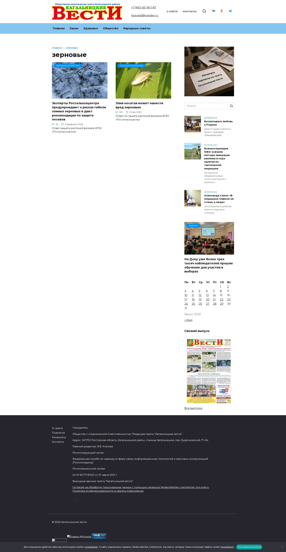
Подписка (58, 432)
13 (207, 295)
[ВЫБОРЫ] (209, 252)
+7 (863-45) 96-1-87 (143, 7)
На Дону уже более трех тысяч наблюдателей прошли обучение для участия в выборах (208, 265)
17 (186, 299)
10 (186, 295)
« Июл (188, 320)
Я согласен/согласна (249, 547)
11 (193, 295)
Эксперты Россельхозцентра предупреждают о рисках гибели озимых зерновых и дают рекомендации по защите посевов (79, 111)
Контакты (189, 11)
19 (200, 299)
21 (214, 299)
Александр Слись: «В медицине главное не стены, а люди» (219, 199)
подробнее (91, 547)
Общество (110, 28)
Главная (59, 28)
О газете (172, 11)
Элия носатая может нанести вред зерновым (139, 105)
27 (207, 303)
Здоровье (90, 28)
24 (186, 303)
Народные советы (136, 28)
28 (214, 303)
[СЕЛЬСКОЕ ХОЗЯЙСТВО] (79, 96)
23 (229, 299)
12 (200, 295)
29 (221, 303)
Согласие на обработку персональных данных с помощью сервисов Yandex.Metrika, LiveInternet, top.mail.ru (140, 487)
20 (208, 299)
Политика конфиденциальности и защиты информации (107, 490)
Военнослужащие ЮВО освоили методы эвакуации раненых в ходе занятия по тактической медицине (217, 158)
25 (193, 303)
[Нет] (282, 547)
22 (221, 299)
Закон (74, 28)
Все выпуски (193, 408)
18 (193, 299)
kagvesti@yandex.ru (144, 15)
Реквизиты (59, 437)
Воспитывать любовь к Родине (218, 123)
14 (214, 295)
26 (200, 303)
